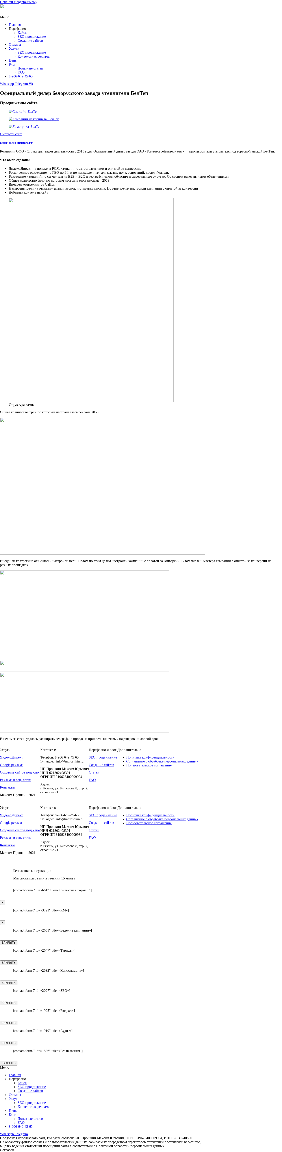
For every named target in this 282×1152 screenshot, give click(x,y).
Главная (15, 24)
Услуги (14, 48)
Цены (13, 60)
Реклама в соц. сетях (15, 780)
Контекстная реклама (34, 56)
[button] (141, 17)
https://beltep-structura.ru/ (16, 142)
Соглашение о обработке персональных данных (162, 761)
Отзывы (15, 44)
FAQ (21, 72)
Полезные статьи (30, 68)
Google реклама (11, 765)
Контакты (7, 787)
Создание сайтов (30, 40)
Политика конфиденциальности (150, 757)
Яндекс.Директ (11, 757)
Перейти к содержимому (18, 2)
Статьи (94, 772)
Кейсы (22, 32)
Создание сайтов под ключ (20, 772)
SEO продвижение (32, 36)
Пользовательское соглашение (149, 765)
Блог (12, 64)
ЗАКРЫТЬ (9, 942)
